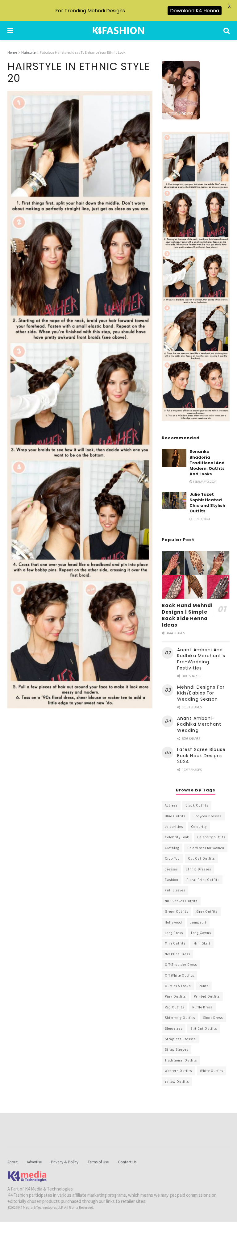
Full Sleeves (175, 890)
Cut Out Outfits (201, 858)
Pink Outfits (175, 996)
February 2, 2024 (204, 482)
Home (12, 52)
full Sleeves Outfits (181, 901)
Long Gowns (201, 933)
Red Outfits (174, 1007)
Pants (204, 986)
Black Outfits (196, 805)
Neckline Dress (177, 954)
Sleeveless (173, 1028)
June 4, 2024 (201, 519)
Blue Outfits (175, 816)
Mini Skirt (201, 943)
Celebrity (199, 826)
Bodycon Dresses (207, 816)
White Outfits (211, 1071)
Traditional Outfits (181, 1060)
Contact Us (127, 1162)
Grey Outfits (207, 911)
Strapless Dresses (180, 1039)
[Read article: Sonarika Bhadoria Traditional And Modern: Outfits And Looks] (174, 457)
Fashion (171, 880)
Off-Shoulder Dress (181, 964)
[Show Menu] (10, 30)
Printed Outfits (207, 996)
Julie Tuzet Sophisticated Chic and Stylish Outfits (207, 502)
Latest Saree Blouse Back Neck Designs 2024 (201, 755)
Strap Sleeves (176, 1049)
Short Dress (213, 1018)
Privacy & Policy (64, 1162)
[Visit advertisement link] (196, 276)
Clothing (172, 848)
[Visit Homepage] (118, 30)
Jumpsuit (198, 922)
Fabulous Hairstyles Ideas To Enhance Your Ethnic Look (82, 52)
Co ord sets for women (205, 848)
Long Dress (174, 933)
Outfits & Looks (178, 986)
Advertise (34, 1162)
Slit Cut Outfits (203, 1028)
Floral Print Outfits (202, 880)
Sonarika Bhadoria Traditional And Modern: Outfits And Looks (207, 462)
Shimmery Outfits (180, 1018)
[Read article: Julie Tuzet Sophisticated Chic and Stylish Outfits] (174, 500)
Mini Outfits (175, 943)
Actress (171, 805)
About (12, 1162)
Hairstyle (28, 52)
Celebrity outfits (211, 837)
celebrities (174, 826)
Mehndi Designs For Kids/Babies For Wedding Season (201, 693)
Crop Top (172, 858)
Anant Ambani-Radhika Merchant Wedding (199, 724)
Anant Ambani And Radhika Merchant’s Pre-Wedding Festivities (201, 659)
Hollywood (173, 922)
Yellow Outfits (177, 1081)
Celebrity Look (177, 837)
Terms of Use (98, 1162)
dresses (171, 869)
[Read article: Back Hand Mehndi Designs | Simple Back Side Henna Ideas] (196, 575)
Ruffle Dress (202, 1007)
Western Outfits (178, 1071)
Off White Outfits (179, 975)
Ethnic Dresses (198, 869)
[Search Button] (226, 30)
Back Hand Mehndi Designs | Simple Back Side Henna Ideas (187, 615)
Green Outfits (176, 911)
